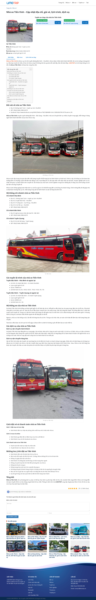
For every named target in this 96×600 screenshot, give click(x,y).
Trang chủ (61, 2)
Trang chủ (8, 8)
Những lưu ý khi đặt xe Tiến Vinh (15, 99)
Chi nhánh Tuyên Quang (15, 78)
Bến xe (74, 2)
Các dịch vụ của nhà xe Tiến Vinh (15, 90)
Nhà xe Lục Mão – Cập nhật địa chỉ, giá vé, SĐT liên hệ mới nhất (80, 537)
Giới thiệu (11, 57)
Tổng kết (9, 101)
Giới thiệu (31, 580)
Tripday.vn (52, 592)
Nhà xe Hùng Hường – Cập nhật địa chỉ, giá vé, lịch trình (37, 554)
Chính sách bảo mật (33, 582)
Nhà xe (68, 2)
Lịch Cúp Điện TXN (33, 595)
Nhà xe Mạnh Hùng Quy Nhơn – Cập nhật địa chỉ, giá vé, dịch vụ (15, 537)
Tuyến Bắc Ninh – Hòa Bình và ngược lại (18, 82)
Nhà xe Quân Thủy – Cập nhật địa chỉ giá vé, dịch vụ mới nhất (79, 554)
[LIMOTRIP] (13, 2)
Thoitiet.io (52, 590)
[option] (16, 531)
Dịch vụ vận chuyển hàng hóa (16, 94)
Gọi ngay (58, 22)
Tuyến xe (81, 2)
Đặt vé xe (19, 57)
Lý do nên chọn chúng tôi (35, 585)
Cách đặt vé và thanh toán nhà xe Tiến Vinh (16, 96)
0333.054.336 (81, 586)
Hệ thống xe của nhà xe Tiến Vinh (15, 88)
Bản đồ (75, 583)
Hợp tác (30, 587)
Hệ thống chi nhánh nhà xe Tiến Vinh (16, 73)
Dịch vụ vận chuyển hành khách (17, 92)
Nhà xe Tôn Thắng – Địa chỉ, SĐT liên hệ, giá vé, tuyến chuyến (37, 537)
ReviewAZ (30, 590)
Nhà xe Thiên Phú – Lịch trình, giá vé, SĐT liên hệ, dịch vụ (58, 537)
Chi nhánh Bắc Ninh (14, 76)
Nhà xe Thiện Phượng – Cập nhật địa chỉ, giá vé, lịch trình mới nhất (58, 555)
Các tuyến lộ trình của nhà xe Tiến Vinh (17, 80)
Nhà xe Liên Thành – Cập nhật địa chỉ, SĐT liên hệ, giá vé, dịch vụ (15, 555)
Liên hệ (30, 592)
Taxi (87, 2)
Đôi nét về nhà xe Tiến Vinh (14, 71)
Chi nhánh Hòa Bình (14, 75)
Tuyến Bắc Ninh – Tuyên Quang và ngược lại (17, 86)
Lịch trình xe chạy (31, 57)
